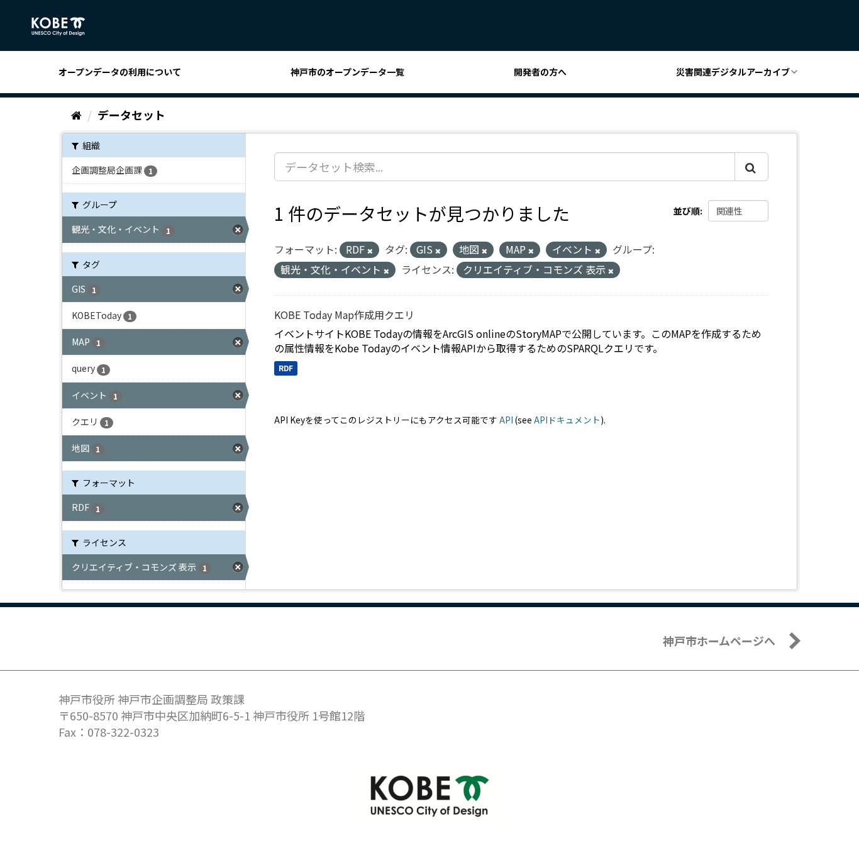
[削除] (370, 250)
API (506, 419)
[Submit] (751, 166)
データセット (131, 114)
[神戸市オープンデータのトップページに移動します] (65, 26)
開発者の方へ (540, 71)
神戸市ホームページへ (719, 640)
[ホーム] (76, 114)
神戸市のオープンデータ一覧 (347, 71)
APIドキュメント (567, 419)
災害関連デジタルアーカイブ (733, 71)
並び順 (686, 210)
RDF (286, 367)
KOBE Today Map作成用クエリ (344, 314)
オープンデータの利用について (119, 71)
